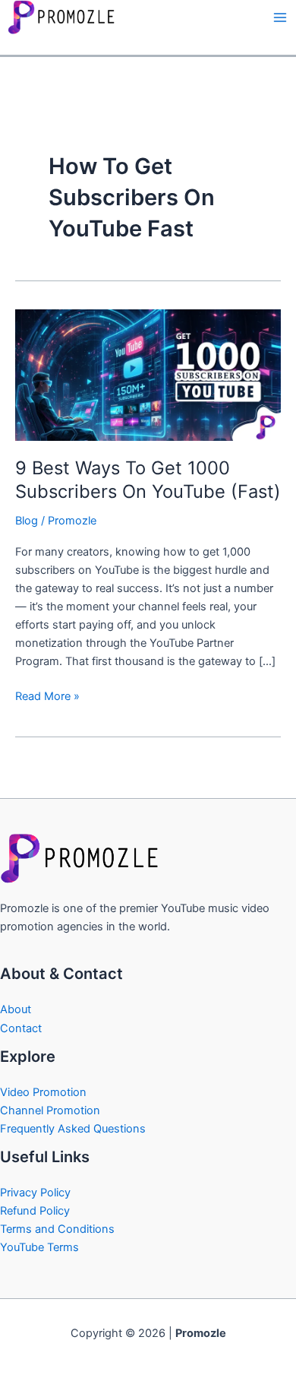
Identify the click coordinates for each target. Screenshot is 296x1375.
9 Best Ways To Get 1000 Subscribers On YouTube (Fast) (148, 479)
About (15, 1009)
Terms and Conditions (57, 1229)
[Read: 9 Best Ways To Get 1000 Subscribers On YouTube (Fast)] (148, 374)
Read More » (47, 695)
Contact (21, 1028)
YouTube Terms (39, 1247)
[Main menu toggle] (280, 17)
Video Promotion (43, 1092)
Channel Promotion (50, 1110)
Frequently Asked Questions (73, 1129)
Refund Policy (35, 1211)
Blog (26, 521)
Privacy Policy (35, 1192)
